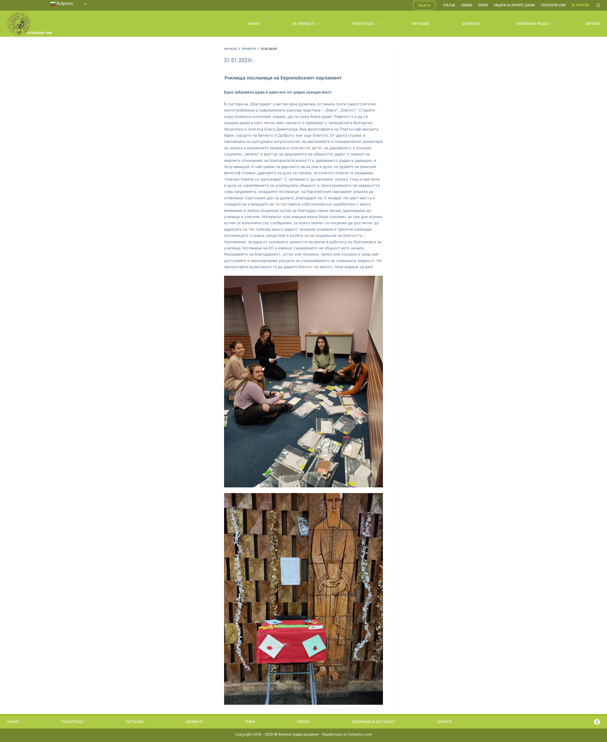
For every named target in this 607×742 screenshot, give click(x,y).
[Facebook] (597, 722)
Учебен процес (363, 24)
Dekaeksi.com (360, 734)
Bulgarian (64, 3)
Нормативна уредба (532, 24)
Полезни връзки (553, 5)
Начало (254, 24)
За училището (303, 24)
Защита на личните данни (514, 5)
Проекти (424, 5)
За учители (580, 5)
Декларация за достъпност (373, 722)
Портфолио (420, 24)
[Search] (598, 5)
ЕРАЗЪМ (449, 5)
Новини (466, 5)
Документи (470, 24)
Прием (483, 5)
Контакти (593, 24)
